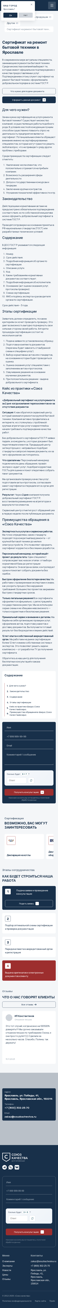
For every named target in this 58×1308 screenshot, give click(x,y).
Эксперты (7, 1266)
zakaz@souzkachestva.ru (20, 1116)
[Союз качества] (16, 1157)
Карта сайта (40, 1301)
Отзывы (6, 1279)
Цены (5, 1275)
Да (10, 15)
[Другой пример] (31, 780)
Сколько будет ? (18, 774)
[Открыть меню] (52, 5)
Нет (26, 15)
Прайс (52, 1301)
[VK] (17, 1167)
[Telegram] (4, 1167)
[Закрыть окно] (32, 4)
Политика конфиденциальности (17, 1301)
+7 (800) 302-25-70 (17, 1107)
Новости (6, 1270)
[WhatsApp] (10, 1167)
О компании (8, 1261)
